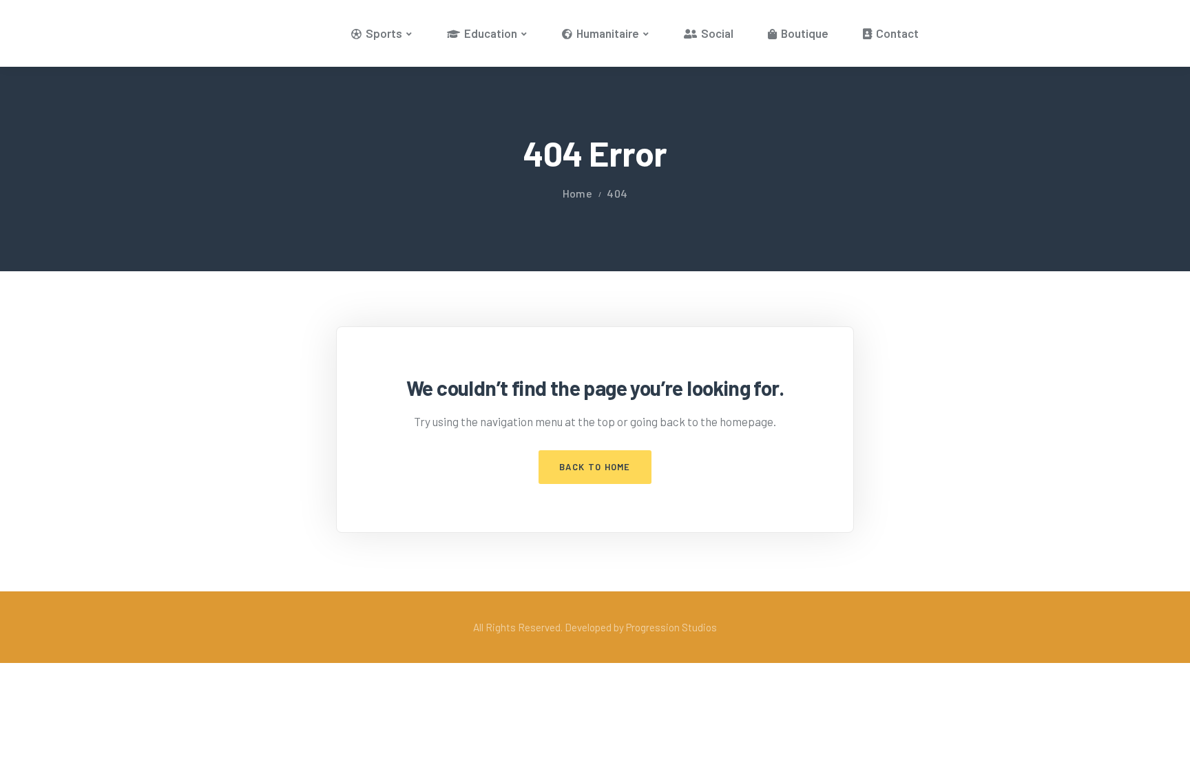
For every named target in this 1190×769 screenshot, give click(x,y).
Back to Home (595, 466)
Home (577, 193)
